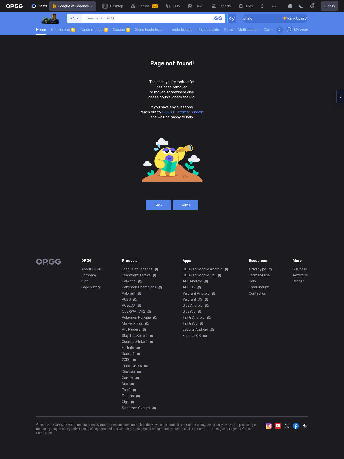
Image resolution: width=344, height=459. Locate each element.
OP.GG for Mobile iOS (199, 275)
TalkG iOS (190, 323)
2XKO (126, 360)
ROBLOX (128, 305)
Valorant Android (196, 293)
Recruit (298, 281)
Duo (125, 384)
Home (41, 29)
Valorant (128, 293)
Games (127, 378)
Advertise (300, 275)
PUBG (126, 299)
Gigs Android (193, 305)
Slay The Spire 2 (135, 335)
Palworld (129, 281)
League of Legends (73, 6)
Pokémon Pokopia (136, 317)
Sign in (329, 6)
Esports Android (195, 329)
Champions (62, 29)
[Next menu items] (279, 29)
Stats (228, 29)
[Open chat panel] (340, 96)
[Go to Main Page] (14, 6)
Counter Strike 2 (135, 342)
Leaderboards (181, 29)
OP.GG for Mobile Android (202, 269)
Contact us (257, 293)
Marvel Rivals (132, 323)
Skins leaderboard (150, 29)
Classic (121, 29)
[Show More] (290, 6)
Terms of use (259, 275)
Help (252, 281)
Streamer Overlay (136, 408)
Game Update (275, 29)
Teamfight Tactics (136, 275)
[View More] (274, 6)
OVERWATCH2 (133, 311)
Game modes (93, 29)
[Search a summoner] (217, 18)
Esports (128, 396)
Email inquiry (259, 287)
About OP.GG (91, 269)
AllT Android (192, 281)
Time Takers (132, 366)
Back (158, 205)
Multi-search (248, 29)
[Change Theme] (301, 6)
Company (89, 275)
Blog (84, 281)
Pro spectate (208, 29)
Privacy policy (260, 269)
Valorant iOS (192, 299)
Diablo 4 (128, 354)
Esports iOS (192, 335)
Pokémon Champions (139, 287)
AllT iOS (189, 287)
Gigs (125, 402)
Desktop (128, 372)
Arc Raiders (131, 329)
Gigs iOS (189, 311)
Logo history (91, 287)
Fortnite (128, 348)
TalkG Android (194, 317)
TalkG (126, 390)
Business (300, 269)
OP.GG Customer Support (183, 112)
